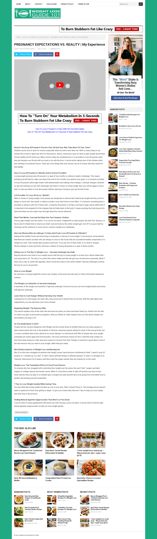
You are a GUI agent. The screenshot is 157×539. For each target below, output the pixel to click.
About (28, 4)
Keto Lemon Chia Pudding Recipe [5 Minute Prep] (64, 521)
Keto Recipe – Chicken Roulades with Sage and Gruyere (128, 185)
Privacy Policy (67, 4)
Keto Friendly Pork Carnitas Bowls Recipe (33, 508)
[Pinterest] (57, 54)
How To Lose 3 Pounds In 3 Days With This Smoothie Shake (60, 129)
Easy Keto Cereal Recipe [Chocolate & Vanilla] (100, 508)
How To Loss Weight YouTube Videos (36, 37)
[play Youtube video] (60, 85)
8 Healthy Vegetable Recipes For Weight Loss (67, 497)
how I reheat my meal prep (129, 195)
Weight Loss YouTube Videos (24, 49)
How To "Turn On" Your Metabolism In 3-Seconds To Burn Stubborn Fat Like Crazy (59, 132)
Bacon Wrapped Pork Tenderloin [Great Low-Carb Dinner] (99, 498)
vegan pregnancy (21, 412)
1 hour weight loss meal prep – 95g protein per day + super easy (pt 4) (91, 453)
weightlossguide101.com (29, 535)
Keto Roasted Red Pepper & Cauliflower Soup (33, 498)
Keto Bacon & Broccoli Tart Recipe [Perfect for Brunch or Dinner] (130, 174)
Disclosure (52, 4)
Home (18, 4)
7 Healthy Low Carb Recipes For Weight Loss (67, 508)
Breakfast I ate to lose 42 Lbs (130, 126)
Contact (39, 4)
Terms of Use (83, 4)
